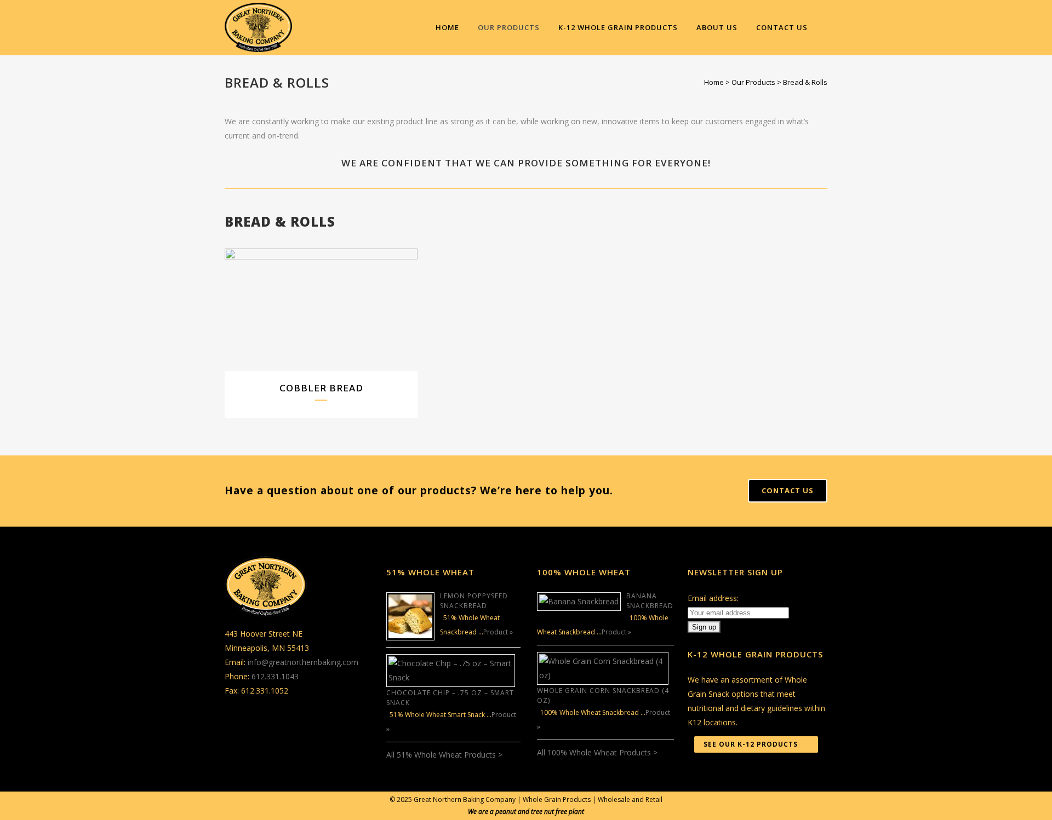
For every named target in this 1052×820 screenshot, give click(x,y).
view (346, 308)
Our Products (753, 82)
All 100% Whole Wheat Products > (597, 752)
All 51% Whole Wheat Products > (444, 754)
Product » (498, 632)
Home (714, 82)
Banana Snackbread (649, 600)
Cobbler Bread (321, 388)
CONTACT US (788, 490)
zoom (298, 308)
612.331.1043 (275, 676)
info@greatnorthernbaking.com (303, 662)
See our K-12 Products (751, 744)
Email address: (713, 598)
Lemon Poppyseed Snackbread (474, 600)
